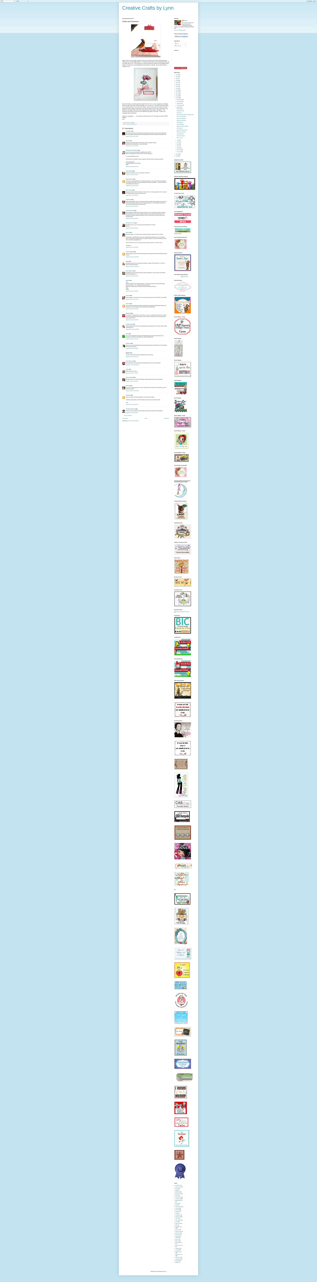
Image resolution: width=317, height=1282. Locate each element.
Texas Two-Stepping (181, 118)
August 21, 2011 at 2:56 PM (132, 373)
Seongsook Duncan (130, 409)
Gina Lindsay (129, 190)
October (179, 103)
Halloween (177, 1216)
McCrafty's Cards (130, 222)
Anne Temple (129, 171)
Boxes (176, 1195)
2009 (177, 156)
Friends (177, 1208)
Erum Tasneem (129, 361)
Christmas (177, 1198)
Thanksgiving (178, 1251)
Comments (178, 45)
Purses (177, 1239)
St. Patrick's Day (179, 1245)
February (179, 149)
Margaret (128, 343)
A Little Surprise (180, 134)
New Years (177, 1233)
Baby (176, 1188)
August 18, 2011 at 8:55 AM (132, 195)
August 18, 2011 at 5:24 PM (132, 299)
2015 (177, 90)
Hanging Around (180, 110)
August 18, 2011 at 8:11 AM (132, 174)
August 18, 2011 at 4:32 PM (132, 291)
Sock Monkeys (178, 1242)
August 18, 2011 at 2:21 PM (132, 276)
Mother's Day (178, 1231)
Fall (176, 1205)
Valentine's (177, 1257)
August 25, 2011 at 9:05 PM (132, 412)
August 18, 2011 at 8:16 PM (132, 308)
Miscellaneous (134, 124)
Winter (176, 1262)
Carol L (127, 303)
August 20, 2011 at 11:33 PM (132, 364)
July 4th (177, 1218)
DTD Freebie (179, 128)
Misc (176, 1225)
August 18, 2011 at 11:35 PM (132, 329)
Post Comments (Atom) (133, 420)
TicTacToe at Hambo (181, 132)
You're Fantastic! (180, 124)
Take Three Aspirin (181, 135)
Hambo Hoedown (153, 104)
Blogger (164, 1271)
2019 (177, 82)
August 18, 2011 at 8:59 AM (132, 206)
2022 (177, 76)
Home (146, 418)
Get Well (177, 1210)
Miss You (177, 1229)
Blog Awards (178, 1193)
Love (176, 1221)
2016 (177, 88)
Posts (177, 43)
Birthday (177, 1192)
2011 (177, 97)
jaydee (127, 280)
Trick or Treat (180, 137)
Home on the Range (181, 116)
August (178, 107)
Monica (127, 232)
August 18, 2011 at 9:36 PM (132, 319)
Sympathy (177, 1248)
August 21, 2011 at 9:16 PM (132, 381)
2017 (177, 86)
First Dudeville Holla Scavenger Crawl (185, 114)
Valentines (177, 1259)
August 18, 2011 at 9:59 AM (132, 247)
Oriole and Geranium (181, 120)
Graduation (177, 1215)
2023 (177, 74)
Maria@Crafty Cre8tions (131, 150)
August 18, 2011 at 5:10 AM (132, 136)
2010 (177, 154)
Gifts (176, 1213)
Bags (176, 1190)
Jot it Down (179, 112)
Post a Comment (128, 415)
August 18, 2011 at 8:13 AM (132, 185)
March (178, 147)
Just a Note (177, 1220)
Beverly (128, 385)
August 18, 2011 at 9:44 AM (132, 218)
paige (127, 261)
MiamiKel (128, 313)
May (178, 144)
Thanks (177, 1250)
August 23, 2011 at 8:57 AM (132, 404)
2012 (177, 95)
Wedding (177, 1260)
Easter (176, 1203)
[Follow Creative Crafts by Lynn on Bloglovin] (181, 37)
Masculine (177, 1223)
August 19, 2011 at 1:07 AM (132, 338)
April (178, 146)
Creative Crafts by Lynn (148, 8)
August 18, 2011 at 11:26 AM (132, 266)
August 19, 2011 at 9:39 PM (132, 348)
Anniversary (128, 124)
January (179, 151)
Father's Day (178, 1206)
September (179, 105)
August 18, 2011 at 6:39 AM (132, 145)
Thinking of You (178, 1254)
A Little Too (177, 1185)
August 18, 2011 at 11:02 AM (132, 256)
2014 (177, 92)
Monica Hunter (129, 179)
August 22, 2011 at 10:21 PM (132, 390)
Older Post (166, 418)
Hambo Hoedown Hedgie (182, 126)
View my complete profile (179, 30)
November (179, 101)
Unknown (128, 395)
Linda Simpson (129, 270)
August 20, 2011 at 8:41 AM (132, 356)
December (179, 99)
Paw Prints (177, 1234)
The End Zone (180, 122)
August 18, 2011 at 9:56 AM (132, 228)
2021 (177, 78)
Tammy (127, 140)
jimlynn (185, 20)
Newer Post (125, 418)
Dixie (127, 333)
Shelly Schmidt (129, 377)
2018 (177, 84)
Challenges (178, 1197)
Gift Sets (177, 1211)
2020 (177, 80)
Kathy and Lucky (130, 210)
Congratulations (179, 1200)
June (178, 142)
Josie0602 (128, 131)
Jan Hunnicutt (129, 324)
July (178, 140)
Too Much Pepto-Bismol (182, 130)
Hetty (127, 369)
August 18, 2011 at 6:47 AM (132, 166)
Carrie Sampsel (129, 251)
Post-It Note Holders (178, 1237)
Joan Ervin (128, 199)
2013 (177, 94)
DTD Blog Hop (180, 108)
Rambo (177, 1241)
